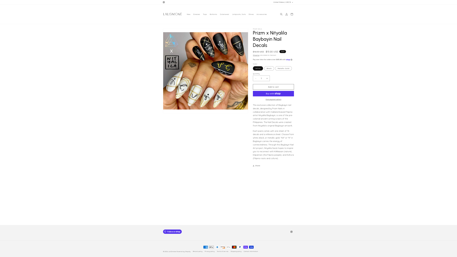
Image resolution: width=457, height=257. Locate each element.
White (258, 68)
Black (269, 68)
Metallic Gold (283, 68)
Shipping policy (236, 251)
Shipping (256, 55)
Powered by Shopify (184, 251)
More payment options (273, 99)
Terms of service (222, 251)
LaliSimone (172, 251)
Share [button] (257, 166)
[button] (281, 14)
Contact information (251, 251)
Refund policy (198, 251)
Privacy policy (210, 251)
